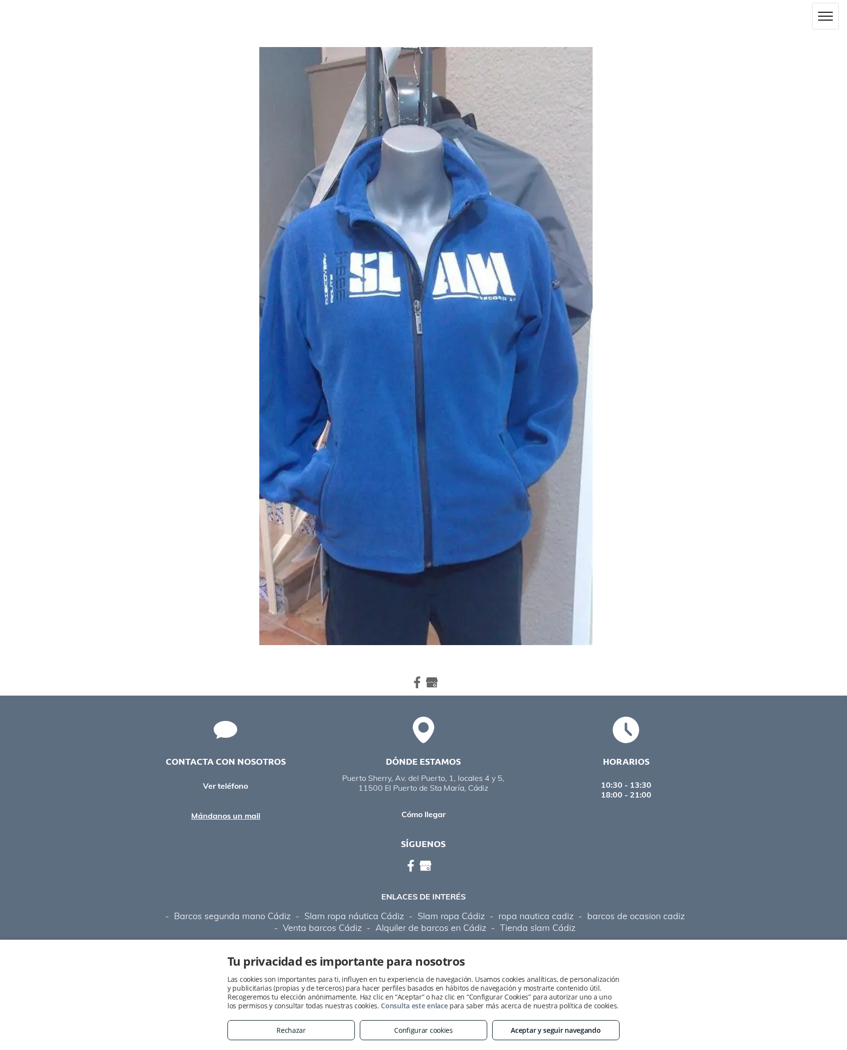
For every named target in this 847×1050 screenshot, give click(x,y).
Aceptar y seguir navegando (555, 1030)
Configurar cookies (423, 1030)
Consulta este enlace (414, 1005)
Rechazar (291, 1030)
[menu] (825, 16)
